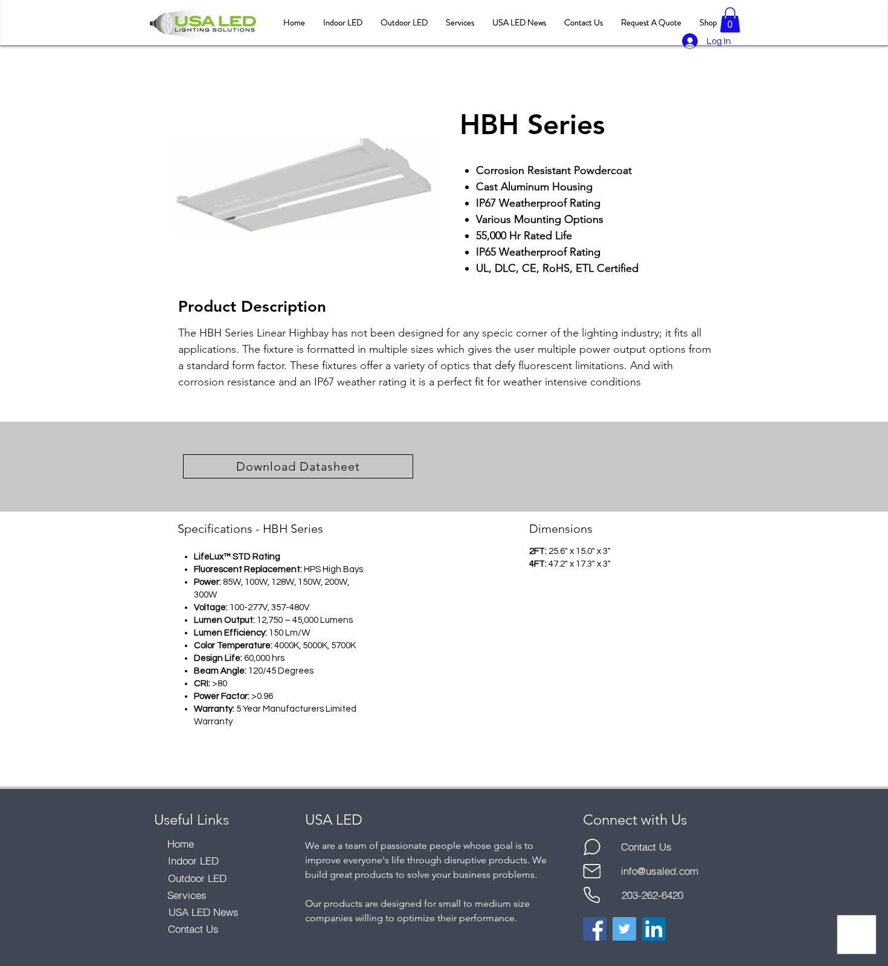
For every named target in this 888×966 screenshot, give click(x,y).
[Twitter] (624, 929)
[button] (730, 20)
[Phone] (591, 895)
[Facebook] (594, 929)
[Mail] (591, 871)
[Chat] (591, 847)
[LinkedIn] (654, 929)
